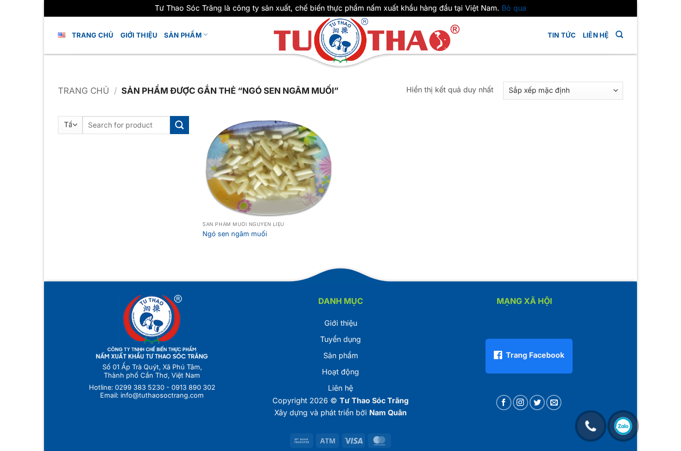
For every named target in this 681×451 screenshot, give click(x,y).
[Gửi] (179, 125)
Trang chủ (93, 35)
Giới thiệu (340, 323)
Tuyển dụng (340, 339)
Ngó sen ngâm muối (234, 234)
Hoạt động (340, 371)
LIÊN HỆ (596, 35)
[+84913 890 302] (590, 421)
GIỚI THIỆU (139, 35)
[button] (619, 35)
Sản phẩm (182, 35)
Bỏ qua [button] (514, 8)
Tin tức (562, 35)
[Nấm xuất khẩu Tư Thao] (340, 38)
